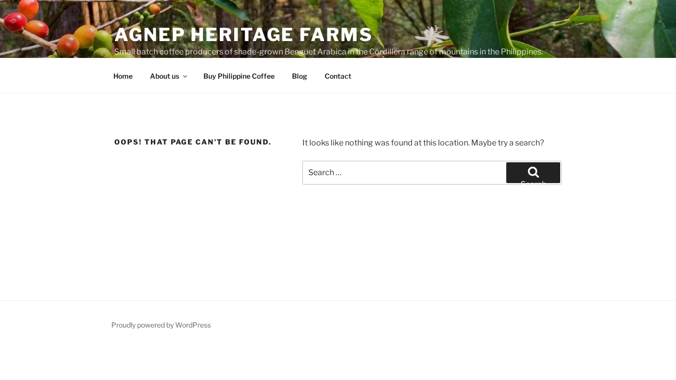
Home (123, 76)
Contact (338, 76)
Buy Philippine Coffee (239, 76)
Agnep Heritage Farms (243, 35)
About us (164, 76)
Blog (299, 76)
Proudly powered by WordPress (161, 325)
